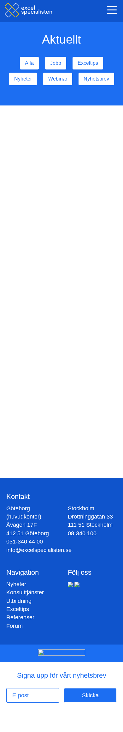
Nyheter (16, 584)
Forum (14, 626)
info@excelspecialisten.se (39, 550)
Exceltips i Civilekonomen (41, 139)
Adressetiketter (27, 217)
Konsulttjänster (25, 592)
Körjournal (58, 217)
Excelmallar (85, 217)
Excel (17, 227)
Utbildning (19, 601)
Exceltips (37, 227)
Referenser (20, 617)
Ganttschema (65, 227)
